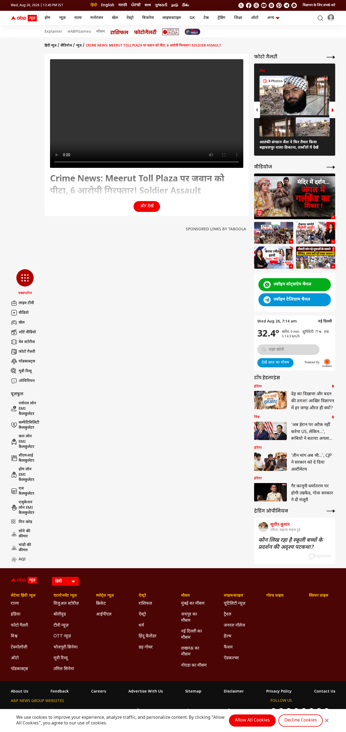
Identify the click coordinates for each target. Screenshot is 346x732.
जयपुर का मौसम (189, 617)
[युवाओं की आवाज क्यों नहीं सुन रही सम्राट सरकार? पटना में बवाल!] (315, 258)
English (107, 5)
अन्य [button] (270, 18)
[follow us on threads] (256, 5)
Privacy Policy (279, 692)
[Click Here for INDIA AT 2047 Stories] (192, 31)
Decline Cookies (300, 720)
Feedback (60, 692)
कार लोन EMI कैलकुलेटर (26, 442)
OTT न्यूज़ (62, 636)
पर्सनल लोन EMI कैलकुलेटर (27, 409)
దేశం (185, 5)
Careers (98, 692)
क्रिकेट (101, 604)
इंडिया (15, 614)
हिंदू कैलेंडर (148, 636)
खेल (115, 18)
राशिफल (145, 604)
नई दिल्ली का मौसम (191, 634)
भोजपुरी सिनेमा (66, 647)
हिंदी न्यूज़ (50, 46)
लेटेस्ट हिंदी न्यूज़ (23, 596)
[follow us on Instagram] (271, 5)
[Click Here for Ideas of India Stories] (170, 31)
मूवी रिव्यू (25, 371)
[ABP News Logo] (25, 18)
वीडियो (24, 312)
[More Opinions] (331, 511)
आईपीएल (104, 614)
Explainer (53, 32)
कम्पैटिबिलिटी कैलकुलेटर (29, 425)
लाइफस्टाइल (171, 18)
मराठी (122, 5)
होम (47, 18)
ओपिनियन (27, 381)
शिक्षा (238, 18)
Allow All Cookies (252, 720)
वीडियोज (66, 46)
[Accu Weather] (327, 362)
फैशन (228, 647)
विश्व (14, 636)
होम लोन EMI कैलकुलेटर (26, 475)
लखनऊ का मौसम (190, 651)
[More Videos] (331, 167)
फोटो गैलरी (27, 351)
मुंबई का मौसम (193, 604)
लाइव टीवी (26, 303)
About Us (19, 692)
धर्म (141, 625)
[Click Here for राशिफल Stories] (119, 31)
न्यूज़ (62, 18)
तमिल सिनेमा (64, 669)
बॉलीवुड (60, 614)
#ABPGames (79, 32)
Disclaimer (234, 692)
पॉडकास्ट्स (27, 361)
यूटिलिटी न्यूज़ (234, 604)
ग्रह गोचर (146, 647)
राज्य (78, 18)
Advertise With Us (145, 692)
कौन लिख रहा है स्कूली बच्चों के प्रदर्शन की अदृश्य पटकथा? (290, 544)
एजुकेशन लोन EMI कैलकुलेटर (26, 507)
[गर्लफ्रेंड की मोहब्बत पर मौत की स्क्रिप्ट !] (294, 196)
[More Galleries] (331, 57)
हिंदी (94, 5)
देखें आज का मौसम (275, 362)
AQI (22, 559)
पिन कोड (25, 522)
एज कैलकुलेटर (26, 491)
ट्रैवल (227, 614)
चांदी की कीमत (25, 548)
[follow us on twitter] (241, 5)
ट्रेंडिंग (221, 18)
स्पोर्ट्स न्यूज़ (105, 596)
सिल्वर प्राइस (318, 596)
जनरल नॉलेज (234, 625)
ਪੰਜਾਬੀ (136, 5)
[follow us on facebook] (248, 5)
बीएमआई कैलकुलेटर (26, 458)
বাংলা (148, 5)
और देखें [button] (147, 206)
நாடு (174, 5)
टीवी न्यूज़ (61, 625)
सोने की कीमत (24, 534)
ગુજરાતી (161, 5)
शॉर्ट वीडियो (27, 332)
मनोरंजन (96, 18)
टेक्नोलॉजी (19, 647)
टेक (206, 18)
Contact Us (324, 692)
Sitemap (193, 692)
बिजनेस (148, 18)
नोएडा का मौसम (194, 665)
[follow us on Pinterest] (279, 5)
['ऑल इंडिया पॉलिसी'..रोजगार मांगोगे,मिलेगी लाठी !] (315, 233)
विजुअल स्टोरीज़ (66, 604)
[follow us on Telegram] (286, 5)
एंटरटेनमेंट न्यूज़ (65, 596)
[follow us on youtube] (264, 5)
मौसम (100, 32)
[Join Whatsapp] (294, 5)
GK (192, 18)
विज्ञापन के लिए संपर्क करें (319, 5)
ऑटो (254, 18)
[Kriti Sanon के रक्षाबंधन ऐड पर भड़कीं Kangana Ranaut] (273, 258)
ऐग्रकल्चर (231, 658)
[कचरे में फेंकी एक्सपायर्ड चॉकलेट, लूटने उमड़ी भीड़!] (273, 233)
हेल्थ (227, 636)
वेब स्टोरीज (27, 342)
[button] (25, 282)
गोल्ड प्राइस (275, 596)
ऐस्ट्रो (130, 18)
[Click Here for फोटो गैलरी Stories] (145, 31)
